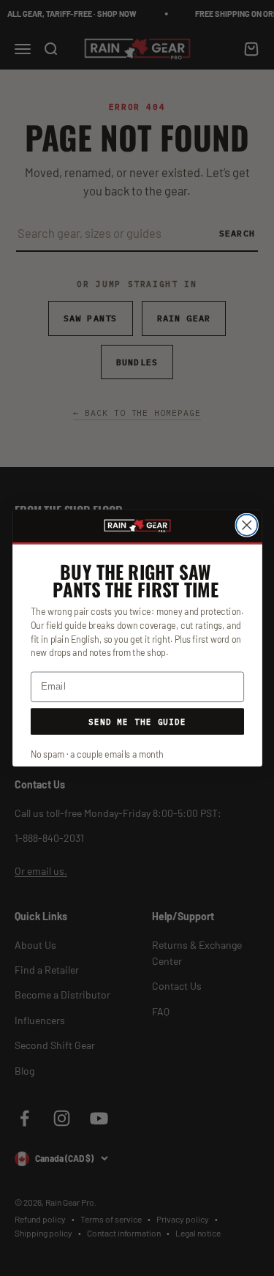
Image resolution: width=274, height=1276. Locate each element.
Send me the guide (137, 720)
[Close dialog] (246, 525)
